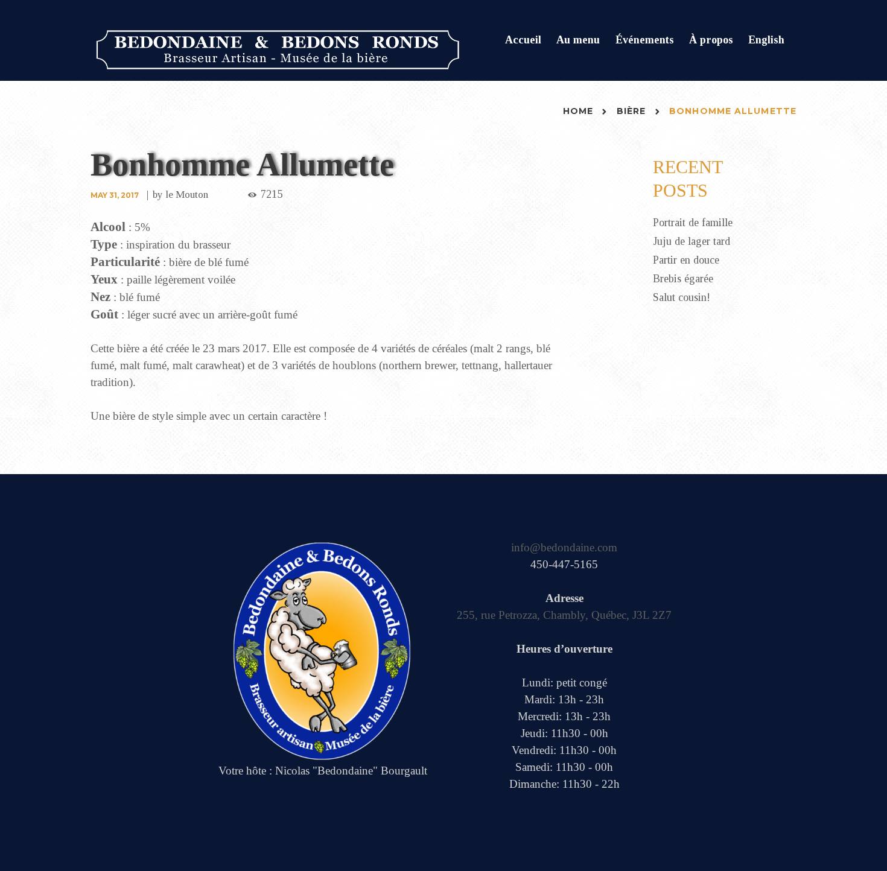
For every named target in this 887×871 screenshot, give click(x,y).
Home (578, 111)
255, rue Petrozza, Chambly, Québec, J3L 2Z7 (564, 615)
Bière (631, 111)
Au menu (578, 40)
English (766, 40)
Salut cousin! (681, 297)
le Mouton (186, 194)
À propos (711, 40)
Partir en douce (686, 260)
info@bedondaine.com (564, 547)
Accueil (523, 40)
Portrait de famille (693, 223)
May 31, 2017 (115, 195)
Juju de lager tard (691, 241)
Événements (644, 40)
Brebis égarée (683, 279)
